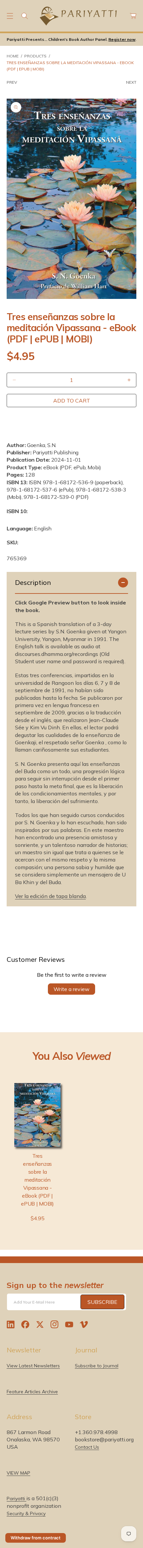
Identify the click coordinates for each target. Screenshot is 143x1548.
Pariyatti (16, 1499)
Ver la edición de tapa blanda (50, 896)
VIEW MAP (18, 1473)
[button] (10, 16)
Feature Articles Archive (32, 1392)
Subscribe (102, 1302)
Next (131, 82)
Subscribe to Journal (96, 1366)
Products (35, 55)
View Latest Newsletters (33, 1366)
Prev (12, 82)
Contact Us (87, 1447)
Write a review (71, 989)
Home (13, 55)
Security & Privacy (26, 1513)
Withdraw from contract (36, 1537)
